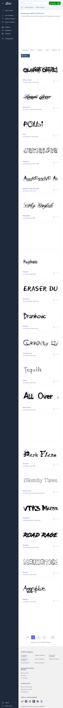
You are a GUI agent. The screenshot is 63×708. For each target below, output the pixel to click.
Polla (24, 134)
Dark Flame (26, 463)
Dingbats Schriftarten (40, 655)
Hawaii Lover (26, 107)
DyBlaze (26, 466)
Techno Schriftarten (39, 662)
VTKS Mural (26, 518)
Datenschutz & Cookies (26, 689)
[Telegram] (22, 702)
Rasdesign (27, 574)
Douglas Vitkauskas (29, 520)
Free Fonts (23, 675)
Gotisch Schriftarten (39, 659)
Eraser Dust (26, 299)
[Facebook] (26, 702)
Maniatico (25, 572)
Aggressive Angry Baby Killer (31, 188)
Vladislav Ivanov (28, 163)
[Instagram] (30, 702)
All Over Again (27, 407)
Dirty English (26, 215)
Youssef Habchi (28, 547)
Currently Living (27, 353)
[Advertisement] (40, 32)
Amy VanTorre (27, 328)
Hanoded (27, 410)
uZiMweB (27, 382)
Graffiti (47, 50)
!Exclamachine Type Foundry (31, 493)
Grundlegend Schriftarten (24, 656)
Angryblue (25, 599)
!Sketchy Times (27, 490)
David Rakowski (28, 301)
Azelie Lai (26, 274)
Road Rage (26, 545)
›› (59, 50)
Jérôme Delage (28, 82)
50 (52, 637)
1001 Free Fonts (25, 673)
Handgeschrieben (56, 50)
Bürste (32, 50)
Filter (25, 55)
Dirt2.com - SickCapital (30, 109)
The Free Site (24, 678)
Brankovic (25, 326)
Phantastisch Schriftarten (52, 656)
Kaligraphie (39, 50)
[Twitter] (41, 702)
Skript (34, 82)
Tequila (25, 380)
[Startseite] (22, 7)
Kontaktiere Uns (25, 691)
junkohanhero (28, 136)
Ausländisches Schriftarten (24, 659)
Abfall (37, 82)
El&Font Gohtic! (27, 80)
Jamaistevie (26, 161)
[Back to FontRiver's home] (7, 3)
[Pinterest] (37, 702)
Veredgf (26, 218)
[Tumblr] (33, 702)
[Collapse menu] (3, 3)
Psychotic (25, 271)
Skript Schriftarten (29, 7)
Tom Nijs (26, 355)
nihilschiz (27, 191)
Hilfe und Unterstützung (26, 687)
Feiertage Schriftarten (54, 659)
